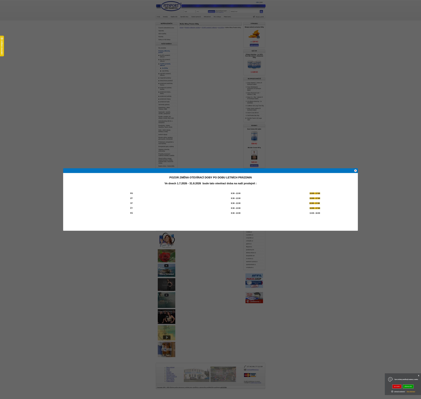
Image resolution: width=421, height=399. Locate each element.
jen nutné (397, 386)
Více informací (411, 391)
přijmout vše (408, 386)
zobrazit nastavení (399, 391)
